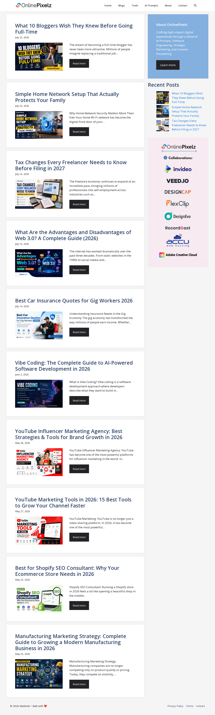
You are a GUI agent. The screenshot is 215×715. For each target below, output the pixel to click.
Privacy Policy (175, 706)
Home (108, 5)
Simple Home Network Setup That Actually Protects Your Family (187, 111)
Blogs (121, 5)
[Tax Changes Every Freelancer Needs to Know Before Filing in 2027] (162, 125)
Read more (79, 63)
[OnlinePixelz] (34, 5)
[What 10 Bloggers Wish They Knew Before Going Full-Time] (162, 98)
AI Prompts (151, 5)
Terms (190, 706)
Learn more (168, 65)
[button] (195, 5)
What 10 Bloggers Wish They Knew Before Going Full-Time (188, 97)
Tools (135, 5)
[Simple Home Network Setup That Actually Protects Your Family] (162, 112)
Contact (182, 5)
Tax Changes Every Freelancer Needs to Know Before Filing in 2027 (189, 125)
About (168, 5)
